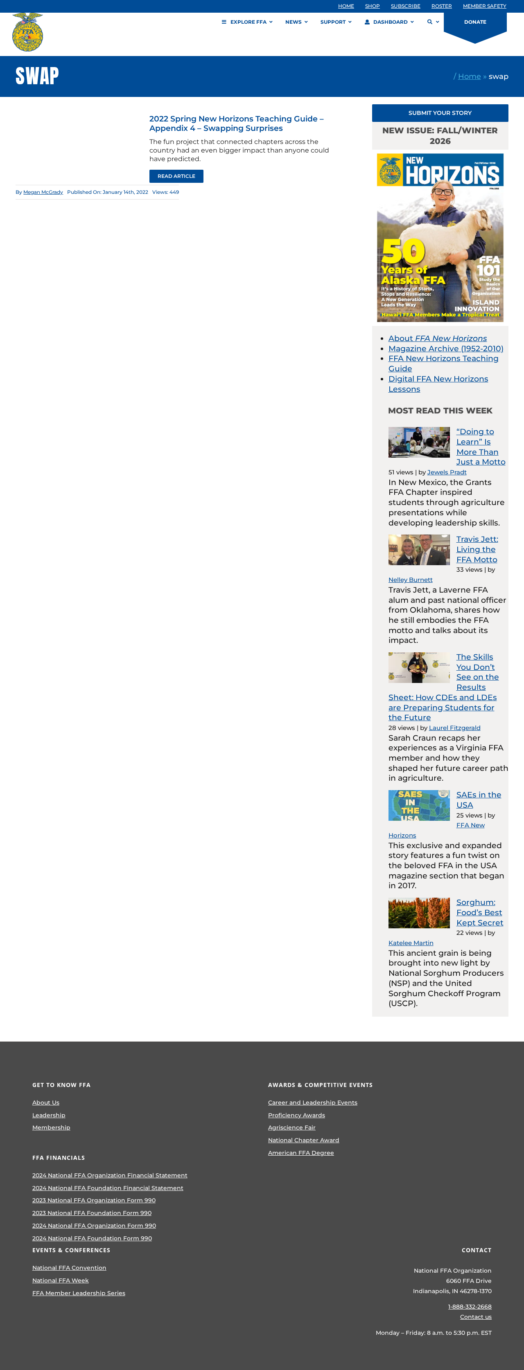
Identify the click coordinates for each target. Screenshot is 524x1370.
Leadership (49, 1115)
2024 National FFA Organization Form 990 (94, 1225)
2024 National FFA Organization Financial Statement (109, 1175)
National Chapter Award (303, 1140)
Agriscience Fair (292, 1127)
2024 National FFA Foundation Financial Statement (107, 1188)
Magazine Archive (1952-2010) (446, 348)
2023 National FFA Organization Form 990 (94, 1200)
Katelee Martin (411, 943)
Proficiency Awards (296, 1115)
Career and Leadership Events (312, 1102)
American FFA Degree (301, 1153)
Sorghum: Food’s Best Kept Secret (480, 912)
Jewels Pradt (447, 472)
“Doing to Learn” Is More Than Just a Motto (481, 447)
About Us (45, 1102)
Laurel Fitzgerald (455, 728)
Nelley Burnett (410, 580)
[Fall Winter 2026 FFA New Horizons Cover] (440, 153)
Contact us (476, 1317)
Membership (51, 1127)
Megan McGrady (43, 192)
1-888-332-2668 (470, 1306)
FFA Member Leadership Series (78, 1293)
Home (469, 76)
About (437, 338)
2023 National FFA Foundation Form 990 (91, 1213)
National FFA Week (60, 1280)
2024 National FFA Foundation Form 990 (92, 1238)
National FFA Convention (69, 1267)
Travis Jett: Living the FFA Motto (477, 549)
